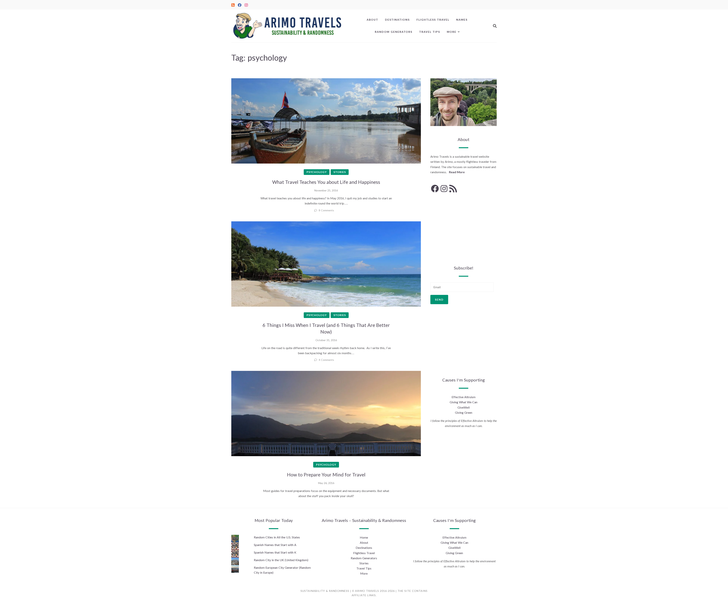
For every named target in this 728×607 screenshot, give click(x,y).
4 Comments (326, 359)
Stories (339, 172)
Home (364, 537)
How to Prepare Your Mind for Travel (326, 474)
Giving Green (463, 412)
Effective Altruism (463, 397)
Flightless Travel (433, 19)
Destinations (397, 19)
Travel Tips (429, 31)
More (451, 31)
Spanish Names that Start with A (275, 545)
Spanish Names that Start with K (275, 552)
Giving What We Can (463, 402)
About (372, 19)
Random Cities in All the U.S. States (277, 537)
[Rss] (233, 4)
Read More (457, 172)
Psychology (317, 172)
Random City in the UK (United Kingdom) (281, 560)
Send (439, 299)
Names (462, 19)
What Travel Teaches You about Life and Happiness (326, 182)
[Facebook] (240, 4)
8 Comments (326, 210)
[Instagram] (246, 4)
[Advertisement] (463, 229)
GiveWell (463, 407)
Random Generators (393, 31)
